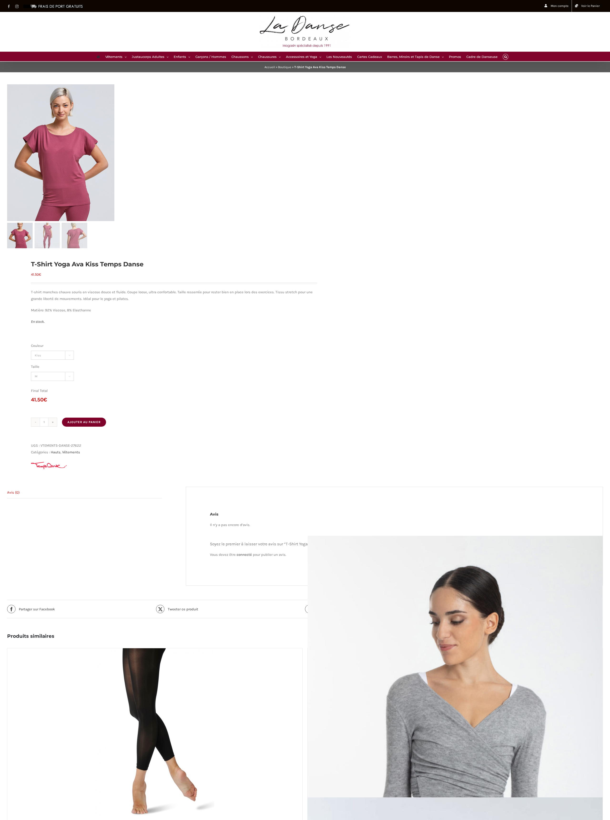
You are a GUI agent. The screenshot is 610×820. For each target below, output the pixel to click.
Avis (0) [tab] (13, 492)
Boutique (284, 67)
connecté (244, 554)
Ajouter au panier (84, 422)
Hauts (56, 452)
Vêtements (71, 452)
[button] (505, 56)
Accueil (269, 67)
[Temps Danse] (49, 465)
